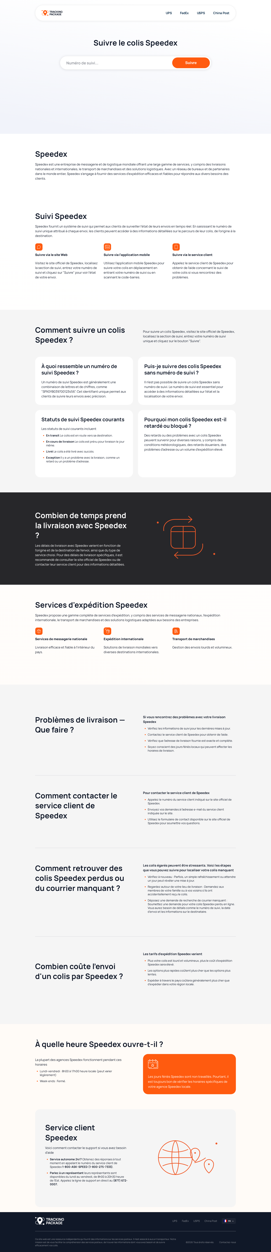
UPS (169, 13)
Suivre (191, 63)
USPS (201, 13)
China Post (221, 13)
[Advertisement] (135, 96)
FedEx (184, 13)
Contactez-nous (227, 1242)
